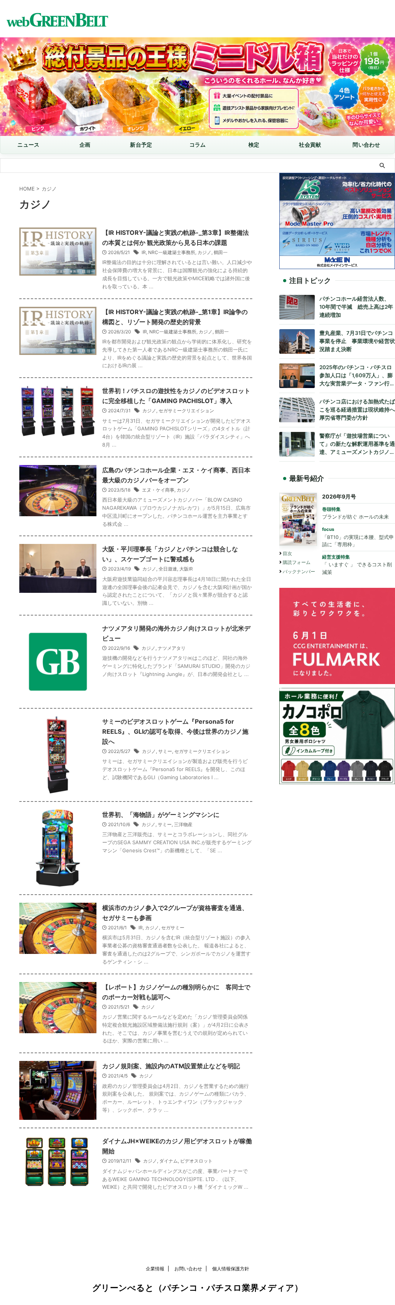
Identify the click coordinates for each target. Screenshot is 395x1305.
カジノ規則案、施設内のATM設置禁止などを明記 (171, 1066)
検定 (254, 144)
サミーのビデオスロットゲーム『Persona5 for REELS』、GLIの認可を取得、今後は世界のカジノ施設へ (175, 731)
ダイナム (168, 1161)
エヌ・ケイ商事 (158, 490)
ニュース (28, 144)
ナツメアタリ (172, 648)
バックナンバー (299, 571)
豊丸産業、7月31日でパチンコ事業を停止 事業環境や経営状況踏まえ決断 (357, 341)
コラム (197, 144)
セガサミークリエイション (186, 410)
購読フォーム (297, 562)
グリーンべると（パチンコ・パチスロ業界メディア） (197, 1288)
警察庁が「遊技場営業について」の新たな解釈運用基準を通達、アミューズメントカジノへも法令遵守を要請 (357, 444)
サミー (165, 751)
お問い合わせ (188, 1269)
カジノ (204, 252)
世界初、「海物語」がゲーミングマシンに (160, 814)
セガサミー (172, 927)
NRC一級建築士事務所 (171, 252)
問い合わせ (366, 144)
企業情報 (155, 1269)
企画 (85, 144)
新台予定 (141, 144)
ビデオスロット (196, 1161)
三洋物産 (183, 824)
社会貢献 (310, 144)
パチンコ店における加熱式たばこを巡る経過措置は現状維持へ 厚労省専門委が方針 (357, 409)
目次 (287, 553)
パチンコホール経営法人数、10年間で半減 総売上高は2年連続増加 (356, 307)
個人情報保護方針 (230, 1269)
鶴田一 (221, 252)
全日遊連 (168, 569)
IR (144, 252)
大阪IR (186, 569)
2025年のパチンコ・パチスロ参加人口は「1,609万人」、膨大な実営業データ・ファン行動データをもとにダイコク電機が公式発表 (357, 376)
